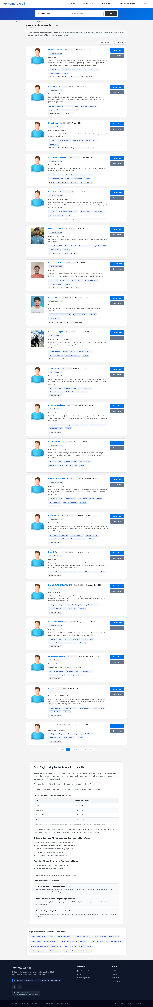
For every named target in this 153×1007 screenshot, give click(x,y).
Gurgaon (97, 789)
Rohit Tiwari (53, 123)
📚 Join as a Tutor (82, 974)
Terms (116, 1003)
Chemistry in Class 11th (56, 355)
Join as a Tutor (106, 4)
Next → (91, 749)
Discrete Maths (53, 144)
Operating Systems (54, 502)
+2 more (83, 675)
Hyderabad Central (86, 789)
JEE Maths (66, 110)
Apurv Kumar (53, 368)
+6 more (75, 110)
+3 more (87, 178)
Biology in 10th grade (55, 639)
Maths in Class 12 (54, 73)
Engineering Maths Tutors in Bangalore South (46, 946)
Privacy (123, 1003)
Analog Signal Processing (70, 425)
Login (145, 4)
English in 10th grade (91, 605)
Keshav (51, 688)
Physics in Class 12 (84, 246)
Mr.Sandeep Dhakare (56, 656)
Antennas (84, 425)
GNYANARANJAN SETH (58, 478)
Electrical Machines (86, 671)
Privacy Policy (115, 981)
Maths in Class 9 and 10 (56, 215)
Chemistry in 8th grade (55, 388)
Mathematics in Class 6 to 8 (74, 178)
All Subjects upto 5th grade (57, 734)
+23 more (67, 284)
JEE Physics (65, 69)
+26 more (83, 392)
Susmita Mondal (54, 86)
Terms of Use (115, 978)
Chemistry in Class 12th (73, 355)
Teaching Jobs (88, 4)
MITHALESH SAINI (55, 228)
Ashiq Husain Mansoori (57, 157)
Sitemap (138, 1003)
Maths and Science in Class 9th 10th (59, 315)
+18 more (80, 737)
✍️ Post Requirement (83, 978)
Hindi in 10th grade (71, 465)
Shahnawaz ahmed (55, 622)
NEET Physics (64, 280)
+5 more (85, 355)
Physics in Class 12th (84, 351)
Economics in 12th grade (78, 539)
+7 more (82, 643)
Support (130, 1003)
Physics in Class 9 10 (100, 246)
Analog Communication (70, 502)
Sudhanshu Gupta (55, 332)
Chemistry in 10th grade (56, 392)
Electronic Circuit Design (56, 675)
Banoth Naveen (54, 297)
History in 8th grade (54, 737)
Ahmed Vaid (53, 725)
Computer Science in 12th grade (58, 539)
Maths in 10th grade (72, 392)
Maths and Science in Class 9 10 (68, 211)
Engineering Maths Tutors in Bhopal (42, 936)
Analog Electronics (54, 425)
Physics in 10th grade (92, 535)
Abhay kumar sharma (56, 405)
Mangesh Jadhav (55, 49)
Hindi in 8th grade (88, 734)
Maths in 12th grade (85, 572)
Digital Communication (55, 429)
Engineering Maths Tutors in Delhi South (44, 941)
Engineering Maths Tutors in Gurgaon (106, 936)
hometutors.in (21, 967)
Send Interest (117, 55)
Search (111, 14)
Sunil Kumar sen (54, 192)
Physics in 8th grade (85, 388)
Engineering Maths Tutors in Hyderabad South (106, 941)
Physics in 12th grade (55, 498)
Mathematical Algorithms (56, 178)
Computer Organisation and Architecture (91, 498)
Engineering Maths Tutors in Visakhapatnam (45, 951)
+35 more (65, 249)
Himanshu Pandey (55, 515)
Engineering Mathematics (88, 106)
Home (73, 4)
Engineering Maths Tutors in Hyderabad (78, 946)
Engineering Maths (54, 110)
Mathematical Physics (78, 69)
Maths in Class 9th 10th (80, 315)
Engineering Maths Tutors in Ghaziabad (77, 951)
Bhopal (75, 789)
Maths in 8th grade (71, 388)
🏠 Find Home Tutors (83, 971)
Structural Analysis (54, 351)
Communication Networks (97, 425)
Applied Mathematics (72, 106)
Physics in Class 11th (69, 351)
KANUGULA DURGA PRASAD (60, 585)
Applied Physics (53, 69)
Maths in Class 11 (93, 69)
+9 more (68, 215)
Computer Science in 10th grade (58, 535)
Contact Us (114, 974)
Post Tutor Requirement (126, 4)
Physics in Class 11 (70, 246)
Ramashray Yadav (55, 263)
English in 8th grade (73, 734)
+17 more (68, 429)
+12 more (66, 712)
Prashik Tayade (54, 552)
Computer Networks (70, 498)
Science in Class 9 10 (55, 246)
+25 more (83, 502)
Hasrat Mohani (54, 442)
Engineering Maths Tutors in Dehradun (74, 941)
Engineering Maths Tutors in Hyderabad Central (74, 936)
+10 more (65, 73)
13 (85, 749)
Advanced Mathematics (56, 106)
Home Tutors (24, 22)
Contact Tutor (117, 50)
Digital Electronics (72, 671)
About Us (114, 971)
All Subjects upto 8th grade (57, 605)
